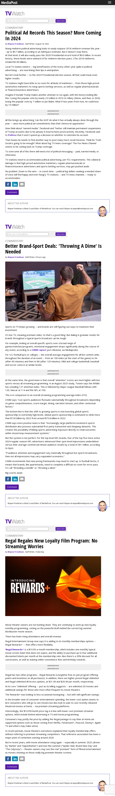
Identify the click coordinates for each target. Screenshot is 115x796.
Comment (12, 192)
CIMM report (39, 349)
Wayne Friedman (16, 44)
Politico (12, 134)
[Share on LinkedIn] (15, 184)
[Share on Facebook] (8, 184)
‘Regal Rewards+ (14, 649)
